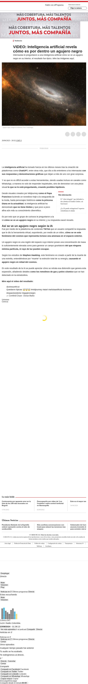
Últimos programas (20, 592)
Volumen (4, 585)
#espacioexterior (14, 293)
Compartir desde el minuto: (13, 683)
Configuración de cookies (55, 543)
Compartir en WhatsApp (10, 676)
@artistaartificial (12, 287)
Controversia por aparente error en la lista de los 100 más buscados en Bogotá (16, 503)
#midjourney (36, 289)
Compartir (31, 629)
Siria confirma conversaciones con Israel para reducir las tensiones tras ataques (51, 527)
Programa (59, 5)
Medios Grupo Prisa (44, 558)
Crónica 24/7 (5, 620)
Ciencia (5, 302)
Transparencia (68, 543)
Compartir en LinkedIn (10, 674)
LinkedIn (78, 134)
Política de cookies (39, 543)
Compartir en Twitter (9, 672)
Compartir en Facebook (10, 669)
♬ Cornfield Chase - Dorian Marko (20, 296)
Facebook (67, 134)
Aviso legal (7, 543)
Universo (5, 300)
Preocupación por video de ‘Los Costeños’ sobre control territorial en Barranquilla (50, 503)
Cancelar (11, 661)
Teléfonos (39, 546)
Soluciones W (80, 543)
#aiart (45, 289)
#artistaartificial (55, 289)
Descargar (4, 681)
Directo (31, 592)
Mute (3, 583)
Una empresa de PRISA (44, 552)
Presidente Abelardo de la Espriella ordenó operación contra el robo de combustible (16, 527)
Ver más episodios (8, 629)
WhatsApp (84, 134)
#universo (67, 289)
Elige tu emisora (76, 8)
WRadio (14, 6)
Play (2, 587)
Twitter (73, 134)
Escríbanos (48, 546)
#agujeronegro (28, 293)
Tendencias (18, 41)
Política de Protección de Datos (22, 543)
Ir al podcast (21, 629)
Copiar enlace (6, 679)
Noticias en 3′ (6, 592)
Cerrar (3, 642)
